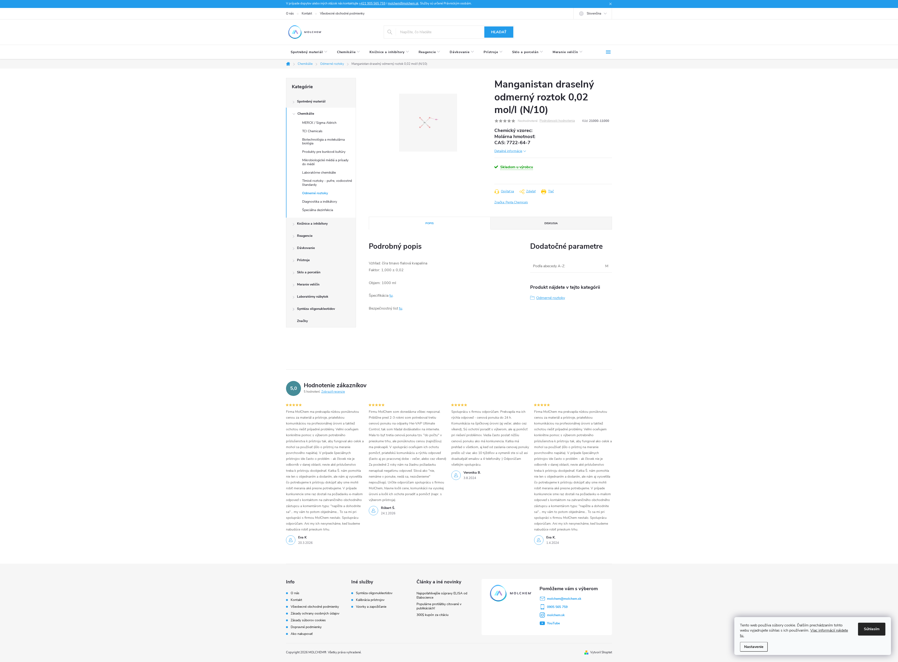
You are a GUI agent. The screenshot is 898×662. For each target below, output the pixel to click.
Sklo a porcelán (308, 272)
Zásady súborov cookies (308, 620)
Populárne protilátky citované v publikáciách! (438, 606)
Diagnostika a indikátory (319, 201)
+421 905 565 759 (372, 3)
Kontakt (307, 13)
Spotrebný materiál (311, 101)
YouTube (553, 623)
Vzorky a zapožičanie (371, 607)
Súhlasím (872, 629)
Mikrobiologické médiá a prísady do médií (325, 162)
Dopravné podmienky (306, 627)
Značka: (511, 202)
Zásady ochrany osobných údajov (315, 613)
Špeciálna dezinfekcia (317, 210)
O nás (290, 13)
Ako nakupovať (302, 634)
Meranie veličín (308, 284)
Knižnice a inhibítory (312, 223)
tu (391, 295)
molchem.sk (556, 615)
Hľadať (499, 32)
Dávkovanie (306, 248)
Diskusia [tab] (551, 223)
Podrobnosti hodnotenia (557, 121)
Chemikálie (305, 113)
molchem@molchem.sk (403, 3)
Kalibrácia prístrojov (370, 600)
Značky (302, 321)
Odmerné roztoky (315, 193)
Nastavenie (754, 646)
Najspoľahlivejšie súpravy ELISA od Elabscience (441, 595)
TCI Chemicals (312, 131)
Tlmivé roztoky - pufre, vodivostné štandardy (327, 183)
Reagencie (304, 236)
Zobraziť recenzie (333, 392)
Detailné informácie (508, 151)
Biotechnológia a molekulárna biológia (323, 141)
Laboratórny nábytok (312, 296)
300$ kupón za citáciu (432, 615)
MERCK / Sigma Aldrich (319, 123)
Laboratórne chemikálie (319, 172)
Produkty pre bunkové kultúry (323, 152)
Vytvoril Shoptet (601, 652)
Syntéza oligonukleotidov (316, 309)
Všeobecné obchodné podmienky (342, 13)
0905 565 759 (557, 607)
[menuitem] (309, 52)
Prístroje (303, 260)
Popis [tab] (429, 223)
